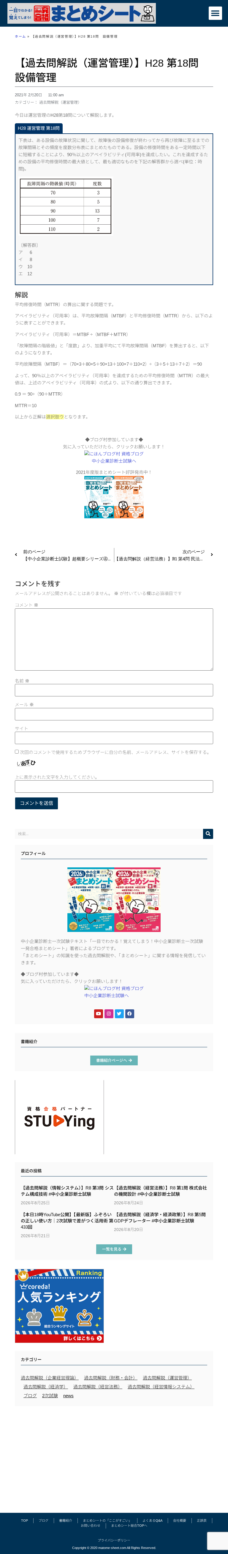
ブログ (30, 1395)
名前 (22, 681)
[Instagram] (108, 1013)
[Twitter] (119, 1013)
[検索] (208, 834)
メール (24, 704)
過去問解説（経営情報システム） (161, 1386)
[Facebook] (129, 1013)
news (68, 1395)
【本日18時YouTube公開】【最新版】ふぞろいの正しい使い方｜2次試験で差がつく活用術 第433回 (67, 1221)
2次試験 (50, 1395)
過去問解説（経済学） (45, 1386)
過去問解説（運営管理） (60, 102)
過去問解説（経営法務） (97, 1386)
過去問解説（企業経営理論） (50, 1377)
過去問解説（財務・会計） (110, 1377)
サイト (21, 728)
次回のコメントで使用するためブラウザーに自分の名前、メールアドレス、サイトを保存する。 (115, 752)
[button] (215, 13)
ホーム (20, 36)
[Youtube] (98, 1013)
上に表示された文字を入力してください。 (57, 777)
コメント (26, 605)
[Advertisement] (114, 1456)
